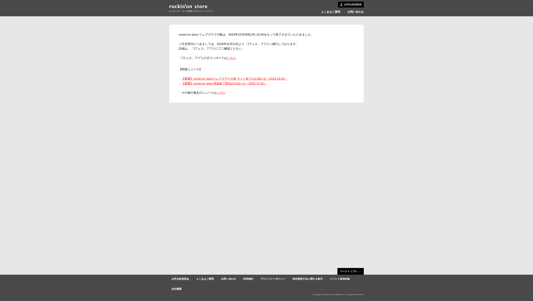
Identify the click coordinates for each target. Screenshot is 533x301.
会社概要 (177, 288)
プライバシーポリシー (272, 278)
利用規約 (248, 278)
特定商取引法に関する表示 (308, 278)
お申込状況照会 (180, 278)
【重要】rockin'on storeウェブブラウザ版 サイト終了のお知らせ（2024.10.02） (234, 78)
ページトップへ (348, 271)
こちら (231, 58)
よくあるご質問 (330, 11)
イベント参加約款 (340, 278)
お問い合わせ (355, 11)
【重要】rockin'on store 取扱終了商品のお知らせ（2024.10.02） (224, 83)
